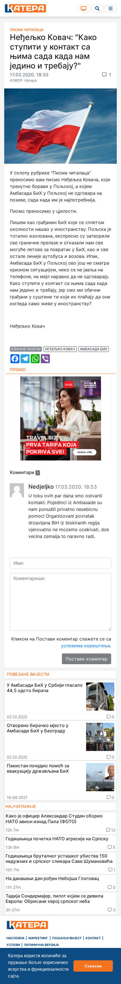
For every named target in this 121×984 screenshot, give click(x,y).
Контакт (93, 938)
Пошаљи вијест (67, 938)
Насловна (15, 938)
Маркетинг (38, 938)
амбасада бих (93, 349)
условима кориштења (85, 645)
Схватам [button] (93, 966)
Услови (13, 945)
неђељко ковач (60, 349)
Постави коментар (86, 659)
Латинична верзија (41, 945)
